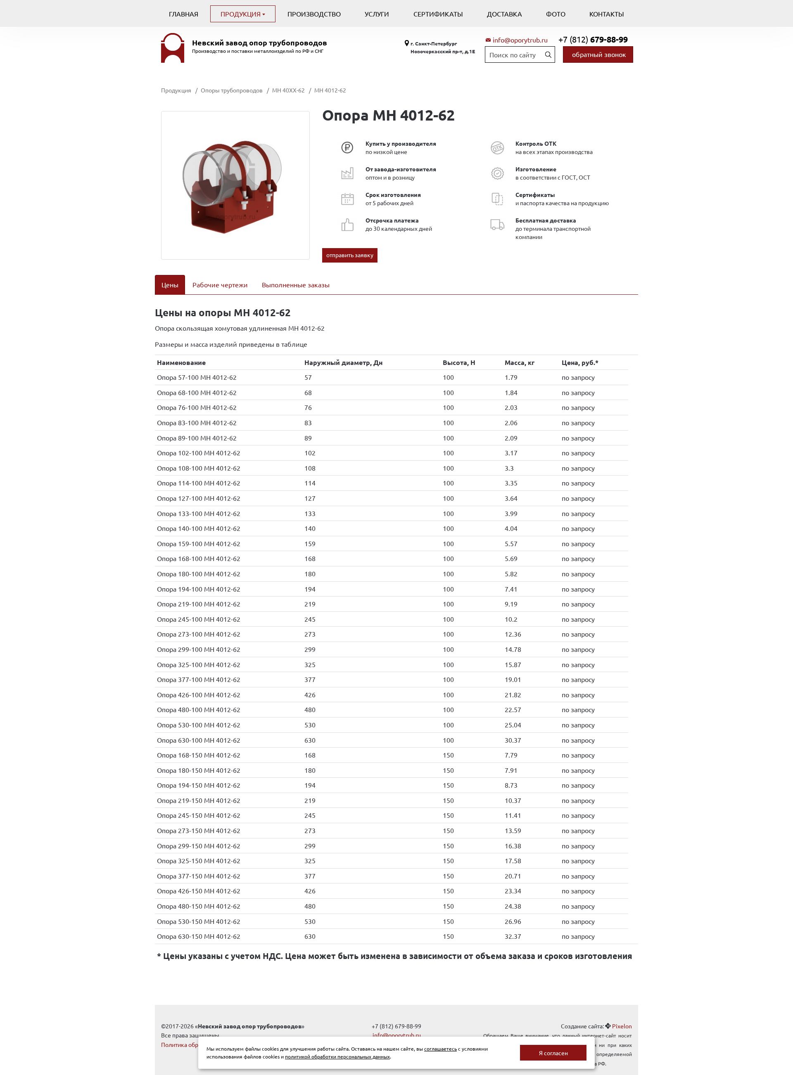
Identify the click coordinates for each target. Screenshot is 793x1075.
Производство (314, 13)
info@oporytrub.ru (520, 40)
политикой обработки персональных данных (337, 1056)
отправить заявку (349, 254)
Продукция (241, 13)
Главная (183, 13)
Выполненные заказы (296, 284)
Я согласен (553, 1052)
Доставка (504, 13)
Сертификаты (438, 13)
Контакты (606, 13)
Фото (555, 13)
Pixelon (622, 1026)
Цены (169, 284)
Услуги (377, 13)
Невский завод (259, 42)
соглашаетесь (440, 1048)
